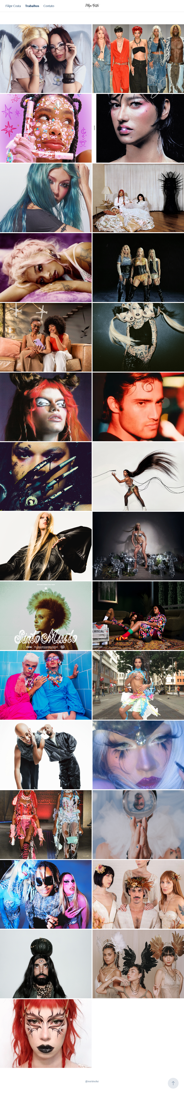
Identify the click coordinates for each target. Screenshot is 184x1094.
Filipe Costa (13, 6)
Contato (48, 6)
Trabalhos (32, 6)
